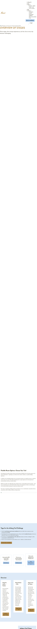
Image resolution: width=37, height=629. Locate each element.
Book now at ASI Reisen (30, 20)
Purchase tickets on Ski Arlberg (6, 542)
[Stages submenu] (30, 4)
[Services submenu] (30, 10)
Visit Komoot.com (18, 562)
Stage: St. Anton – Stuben (5, 614)
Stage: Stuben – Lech (18, 609)
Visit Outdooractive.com (31, 563)
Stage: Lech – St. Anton (31, 610)
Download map (6, 562)
